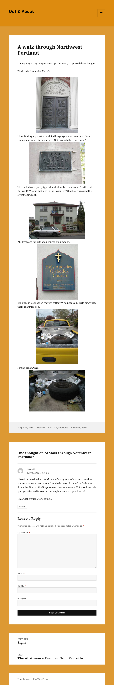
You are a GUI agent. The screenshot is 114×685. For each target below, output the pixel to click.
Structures (63, 427)
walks (84, 427)
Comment (24, 532)
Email (22, 586)
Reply (22, 506)
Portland (76, 427)
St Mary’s (44, 71)
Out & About (21, 11)
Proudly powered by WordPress (33, 679)
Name (21, 573)
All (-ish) (53, 427)
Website (22, 598)
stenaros (41, 427)
